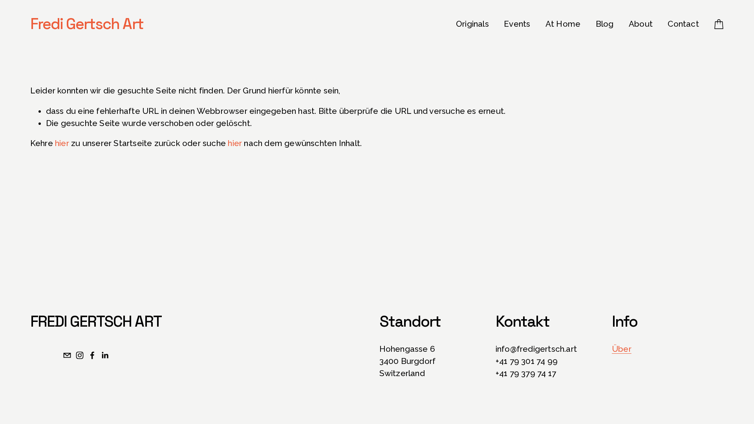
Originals (472, 24)
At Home (562, 24)
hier (62, 143)
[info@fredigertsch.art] (67, 355)
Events (517, 24)
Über (621, 349)
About (641, 24)
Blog (605, 24)
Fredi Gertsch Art (86, 23)
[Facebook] (92, 355)
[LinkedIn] (105, 355)
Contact (683, 24)
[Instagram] (80, 355)
